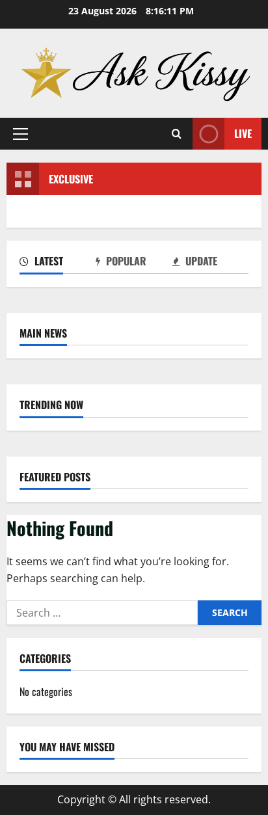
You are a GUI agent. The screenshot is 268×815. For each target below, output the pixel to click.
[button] (20, 134)
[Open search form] (176, 133)
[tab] (58, 263)
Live (243, 133)
